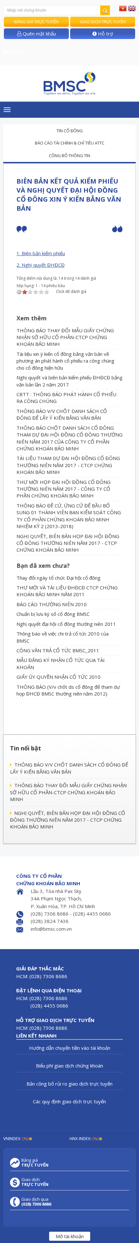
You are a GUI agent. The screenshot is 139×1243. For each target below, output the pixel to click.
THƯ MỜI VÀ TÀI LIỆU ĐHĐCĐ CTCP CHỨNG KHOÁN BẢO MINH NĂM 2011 (67, 590)
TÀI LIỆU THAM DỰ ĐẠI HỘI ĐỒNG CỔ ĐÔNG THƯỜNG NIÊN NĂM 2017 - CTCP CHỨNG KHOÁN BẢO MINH (68, 465)
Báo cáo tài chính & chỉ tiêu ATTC (69, 143)
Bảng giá (34, 1163)
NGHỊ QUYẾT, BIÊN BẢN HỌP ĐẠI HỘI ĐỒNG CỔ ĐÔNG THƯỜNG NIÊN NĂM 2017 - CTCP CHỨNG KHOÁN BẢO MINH (67, 543)
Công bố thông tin (69, 155)
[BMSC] (69, 83)
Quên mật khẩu (38, 33)
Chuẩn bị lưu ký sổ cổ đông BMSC (53, 614)
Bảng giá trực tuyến (36, 22)
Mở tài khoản (70, 1236)
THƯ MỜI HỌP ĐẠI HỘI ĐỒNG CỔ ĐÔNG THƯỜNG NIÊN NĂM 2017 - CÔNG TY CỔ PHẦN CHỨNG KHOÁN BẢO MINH (63, 489)
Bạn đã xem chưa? (43, 565)
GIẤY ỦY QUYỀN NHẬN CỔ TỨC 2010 (58, 677)
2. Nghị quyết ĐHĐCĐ (40, 265)
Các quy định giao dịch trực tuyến (69, 1101)
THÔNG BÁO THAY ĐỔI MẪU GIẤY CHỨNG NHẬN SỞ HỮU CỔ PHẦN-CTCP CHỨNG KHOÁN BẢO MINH (65, 337)
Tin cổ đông (70, 131)
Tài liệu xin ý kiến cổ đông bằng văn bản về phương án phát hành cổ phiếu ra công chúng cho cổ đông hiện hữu (65, 361)
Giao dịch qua (36, 1202)
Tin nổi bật (25, 748)
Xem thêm (31, 318)
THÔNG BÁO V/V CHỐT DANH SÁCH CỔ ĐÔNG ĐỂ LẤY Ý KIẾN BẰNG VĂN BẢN (61, 414)
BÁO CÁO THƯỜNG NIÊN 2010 (51, 604)
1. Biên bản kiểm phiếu (40, 253)
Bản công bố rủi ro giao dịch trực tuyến (69, 1083)
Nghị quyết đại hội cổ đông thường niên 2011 (66, 624)
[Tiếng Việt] (123, 8)
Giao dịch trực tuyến (103, 22)
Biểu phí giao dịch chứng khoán (69, 1065)
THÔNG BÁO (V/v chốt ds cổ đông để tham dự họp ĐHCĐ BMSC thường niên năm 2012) (68, 690)
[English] (132, 8)
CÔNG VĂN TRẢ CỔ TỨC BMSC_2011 (57, 650)
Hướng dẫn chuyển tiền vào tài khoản (69, 1048)
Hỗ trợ (105, 33)
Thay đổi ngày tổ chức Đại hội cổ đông (58, 578)
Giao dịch (34, 1182)
